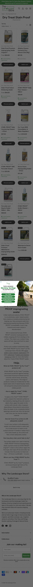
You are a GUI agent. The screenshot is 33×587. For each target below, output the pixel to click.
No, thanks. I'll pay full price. (8, 303)
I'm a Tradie (8, 294)
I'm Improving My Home (8, 299)
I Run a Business (8, 296)
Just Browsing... (8, 301)
